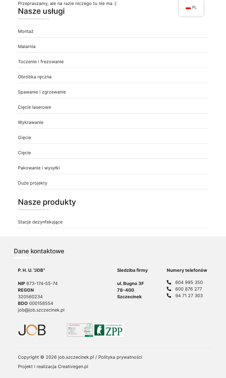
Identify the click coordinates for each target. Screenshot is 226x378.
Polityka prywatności (120, 357)
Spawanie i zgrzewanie (42, 92)
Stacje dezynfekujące (40, 222)
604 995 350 (189, 282)
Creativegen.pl (73, 366)
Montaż (26, 31)
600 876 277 (188, 289)
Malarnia (27, 46)
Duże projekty (32, 183)
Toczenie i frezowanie (41, 61)
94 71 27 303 (189, 295)
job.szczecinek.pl (76, 357)
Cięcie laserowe (34, 107)
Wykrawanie (30, 122)
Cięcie (24, 152)
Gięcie (24, 137)
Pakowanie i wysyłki (39, 168)
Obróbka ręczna (35, 76)
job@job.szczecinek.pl (41, 310)
